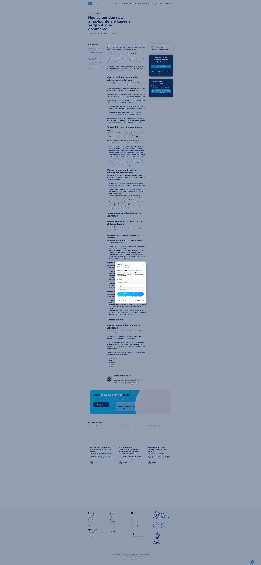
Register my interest (130, 294)
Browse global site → (139, 300)
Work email (119, 279)
